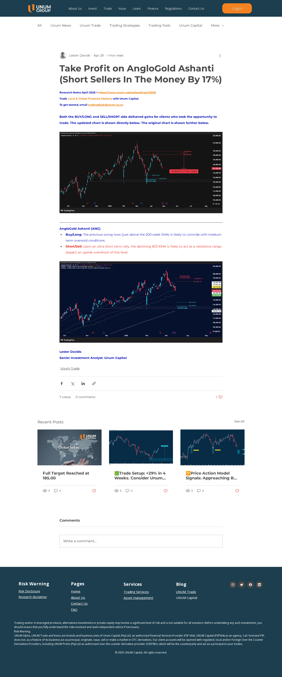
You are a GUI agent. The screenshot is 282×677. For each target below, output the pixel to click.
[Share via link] (94, 383)
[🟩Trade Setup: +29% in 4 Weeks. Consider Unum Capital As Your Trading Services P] (141, 447)
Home (75, 591)
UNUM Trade (186, 592)
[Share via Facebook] (61, 383)
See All (239, 421)
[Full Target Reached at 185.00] (69, 447)
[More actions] (220, 55)
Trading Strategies (124, 25)
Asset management (138, 597)
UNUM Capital (186, 597)
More (215, 25)
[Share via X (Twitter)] (72, 383)
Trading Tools (159, 25)
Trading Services (136, 592)
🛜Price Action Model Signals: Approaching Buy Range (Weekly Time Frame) (212, 475)
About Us (78, 597)
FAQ (74, 609)
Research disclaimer (33, 597)
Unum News (60, 25)
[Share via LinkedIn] (83, 383)
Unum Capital (190, 25)
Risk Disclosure (29, 591)
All (39, 25)
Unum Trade (90, 25)
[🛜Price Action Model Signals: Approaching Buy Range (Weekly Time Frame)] (212, 447)
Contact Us (79, 603)
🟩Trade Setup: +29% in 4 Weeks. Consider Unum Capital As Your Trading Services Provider (139, 475)
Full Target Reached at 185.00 (66, 475)
